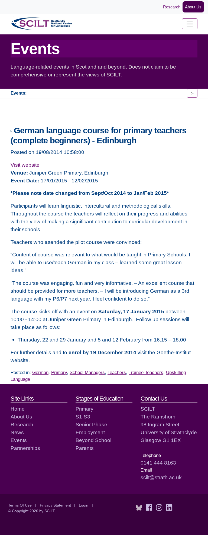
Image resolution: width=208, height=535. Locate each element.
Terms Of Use (20, 505)
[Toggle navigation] (189, 23)
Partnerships (25, 448)
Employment (90, 432)
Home (18, 409)
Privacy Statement (55, 505)
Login (83, 505)
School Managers (87, 372)
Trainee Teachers (146, 372)
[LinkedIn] (169, 508)
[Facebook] (149, 508)
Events (19, 440)
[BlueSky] (139, 508)
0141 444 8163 (158, 463)
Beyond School (93, 440)
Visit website (25, 165)
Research (171, 7)
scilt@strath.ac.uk (161, 477)
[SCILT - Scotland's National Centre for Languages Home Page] (42, 24)
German (40, 372)
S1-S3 (83, 417)
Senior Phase (91, 424)
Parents (85, 448)
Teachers (117, 372)
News (17, 432)
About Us (193, 7)
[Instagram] (159, 508)
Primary (59, 372)
